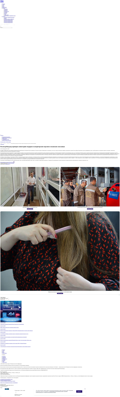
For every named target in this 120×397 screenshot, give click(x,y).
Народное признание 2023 (8, 21)
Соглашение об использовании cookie (6, 379)
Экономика (6, 9)
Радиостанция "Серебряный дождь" (10, 15)
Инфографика (4, 7)
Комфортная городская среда (6, 137)
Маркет (5, 18)
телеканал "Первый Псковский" (9, 17)
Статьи (3, 4)
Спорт (3, 361)
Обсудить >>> (8, 164)
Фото (3, 5)
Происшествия (6, 11)
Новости (4, 143)
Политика (3, 356)
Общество (5, 10)
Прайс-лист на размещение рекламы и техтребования (8, 382)
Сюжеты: (1, 135)
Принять (79, 391)
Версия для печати (11, 163)
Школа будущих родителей (6, 140)
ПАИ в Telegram (3, 297)
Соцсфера (5, 12)
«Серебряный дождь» (5, 139)
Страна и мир (6, 14)
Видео (3, 6)
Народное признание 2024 (8, 20)
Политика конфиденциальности (5, 380)
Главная (1, 143)
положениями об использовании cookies (56, 391)
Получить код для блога (4, 163)
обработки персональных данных (50, 392)
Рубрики (3, 8)
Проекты (3, 16)
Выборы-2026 (4, 138)
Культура (5, 13)
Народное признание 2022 (8, 22)
